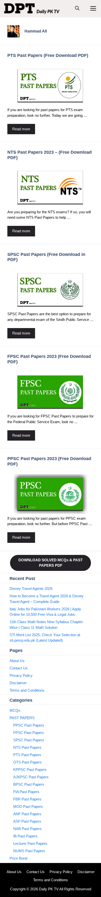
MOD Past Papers (28, 806)
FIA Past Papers (26, 792)
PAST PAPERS (22, 718)
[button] (77, 8)
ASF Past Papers (27, 821)
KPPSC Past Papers (30, 769)
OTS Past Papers (27, 762)
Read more (21, 129)
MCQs (15, 710)
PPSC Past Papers (28, 725)
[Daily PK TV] (32, 8)
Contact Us (19, 668)
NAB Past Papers (27, 829)
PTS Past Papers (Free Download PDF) (47, 55)
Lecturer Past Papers (30, 843)
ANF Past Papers (27, 814)
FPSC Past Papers (28, 733)
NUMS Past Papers (29, 851)
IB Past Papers (25, 836)
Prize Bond (18, 858)
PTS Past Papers (27, 755)
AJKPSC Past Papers (31, 777)
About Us (17, 661)
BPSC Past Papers (28, 784)
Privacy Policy (21, 675)
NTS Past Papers (27, 747)
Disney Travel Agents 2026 (31, 588)
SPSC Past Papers (28, 740)
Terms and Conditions (27, 690)
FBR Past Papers (27, 799)
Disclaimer (18, 683)
